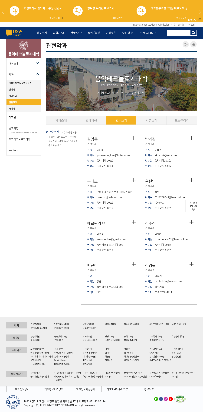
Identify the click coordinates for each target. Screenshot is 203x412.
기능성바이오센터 (112, 372)
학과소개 (61, 120)
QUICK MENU (193, 204)
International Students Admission (151, 24)
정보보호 (149, 389)
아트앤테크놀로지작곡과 (20, 83)
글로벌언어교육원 (156, 356)
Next (200, 11)
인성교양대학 (35, 323)
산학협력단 (35, 372)
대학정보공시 (22, 389)
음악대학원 (58, 340)
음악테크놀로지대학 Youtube (19, 144)
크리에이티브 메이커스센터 (41, 356)
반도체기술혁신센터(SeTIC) (183, 372)
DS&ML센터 (35, 360)
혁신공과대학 (110, 323)
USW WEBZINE (148, 33)
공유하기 (186, 44)
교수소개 (121, 120)
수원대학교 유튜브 (171, 399)
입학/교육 (59, 33)
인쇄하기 (193, 44)
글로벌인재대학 (89, 327)
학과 (11, 74)
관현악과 (13, 102)
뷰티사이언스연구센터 (133, 372)
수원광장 (127, 33)
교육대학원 (87, 336)
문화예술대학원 (130, 340)
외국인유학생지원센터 (63, 352)
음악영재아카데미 (90, 352)
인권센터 (108, 360)
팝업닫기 (192, 20)
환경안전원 (176, 356)
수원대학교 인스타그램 (166, 399)
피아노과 (13, 95)
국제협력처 (87, 348)
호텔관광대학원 (178, 336)
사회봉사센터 (177, 348)
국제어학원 (58, 348)
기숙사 (108, 348)
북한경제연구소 (155, 348)
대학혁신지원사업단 (62, 363)
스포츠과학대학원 (112, 340)
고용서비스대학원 (90, 340)
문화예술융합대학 (61, 327)
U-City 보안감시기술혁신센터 (136, 376)
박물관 (127, 348)
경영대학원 (109, 336)
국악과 (12, 108)
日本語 (181, 24)
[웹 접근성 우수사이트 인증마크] (180, 397)
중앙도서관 (154, 352)
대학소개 (13, 63)
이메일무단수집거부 (117, 389)
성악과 (12, 89)
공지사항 (24, 130)
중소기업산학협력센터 (39, 376)
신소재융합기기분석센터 (159, 372)
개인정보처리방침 (53, 389)
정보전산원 (128, 352)
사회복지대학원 (155, 336)
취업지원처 (87, 360)
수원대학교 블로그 (156, 399)
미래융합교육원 (89, 356)
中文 (173, 24)
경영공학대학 (88, 323)
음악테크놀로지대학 (38, 327)
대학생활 (111, 33)
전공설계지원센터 (37, 363)
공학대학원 (128, 336)
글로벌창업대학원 (156, 340)
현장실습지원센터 (131, 360)
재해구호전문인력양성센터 (160, 360)
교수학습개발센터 (37, 348)
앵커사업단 (87, 363)
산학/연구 (76, 33)
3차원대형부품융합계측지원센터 (67, 372)
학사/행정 (94, 33)
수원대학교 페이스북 (161, 399)
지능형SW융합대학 (132, 323)
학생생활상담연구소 (132, 356)
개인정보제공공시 (85, 389)
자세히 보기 (134, 138)
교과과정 (91, 120)
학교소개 (41, 33)
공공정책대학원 (60, 336)
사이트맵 (190, 24)
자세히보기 (54, 18)
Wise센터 (175, 376)
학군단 (108, 356)
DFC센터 (108, 376)
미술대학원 (35, 340)
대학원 (12, 117)
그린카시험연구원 (90, 372)
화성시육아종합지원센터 (93, 376)
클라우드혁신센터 (61, 356)
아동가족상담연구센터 (39, 352)
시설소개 (151, 120)
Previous (4, 11)
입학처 (108, 352)
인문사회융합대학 (61, 323)
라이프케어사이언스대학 (159, 323)
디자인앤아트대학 (179, 323)
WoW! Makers (60, 360)
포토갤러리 (181, 120)
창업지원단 (176, 352)
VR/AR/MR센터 (155, 376)
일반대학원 (35, 336)
